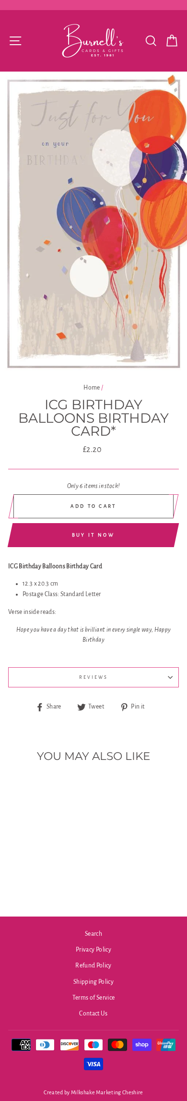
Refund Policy (93, 965)
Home (91, 387)
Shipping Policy (93, 982)
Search (93, 933)
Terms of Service (93, 997)
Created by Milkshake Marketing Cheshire (93, 1092)
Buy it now (93, 535)
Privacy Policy (93, 949)
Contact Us (93, 1013)
